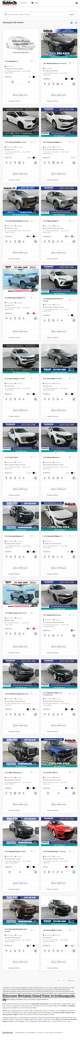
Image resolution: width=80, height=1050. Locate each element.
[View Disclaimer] (29, 82)
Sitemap (52, 1032)
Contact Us (41, 1032)
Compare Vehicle (14, 101)
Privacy (47, 1032)
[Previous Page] (59, 981)
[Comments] (73, 84)
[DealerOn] (7, 1032)
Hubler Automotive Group (10, 1004)
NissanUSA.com (59, 1032)
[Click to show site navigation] (76, 3)
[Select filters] (71, 22)
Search (72, 14)
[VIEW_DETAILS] (21, 42)
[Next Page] (63, 981)
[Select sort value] (75, 22)
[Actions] (35, 61)
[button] (75, 42)
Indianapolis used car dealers (39, 1021)
